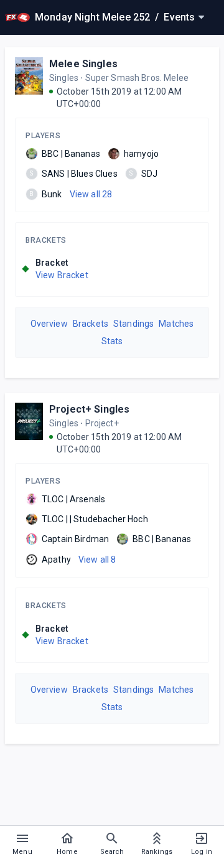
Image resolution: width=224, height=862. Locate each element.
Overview (49, 324)
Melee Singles (83, 64)
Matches (176, 324)
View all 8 (97, 560)
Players (43, 135)
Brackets (46, 240)
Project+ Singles (89, 409)
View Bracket (61, 275)
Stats (112, 341)
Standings (133, 324)
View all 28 (91, 194)
